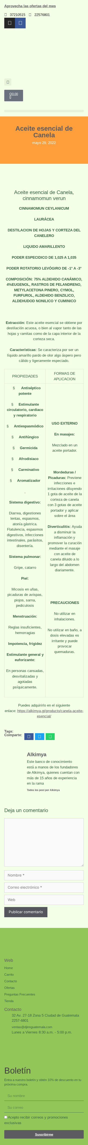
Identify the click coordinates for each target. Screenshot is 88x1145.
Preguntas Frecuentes (19, 994)
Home (8, 968)
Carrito (9, 974)
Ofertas (9, 988)
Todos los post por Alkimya (43, 790)
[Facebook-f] (20, 23)
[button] (7, 82)
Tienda (8, 1001)
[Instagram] (9, 23)
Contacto (10, 981)
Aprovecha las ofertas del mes (30, 6)
